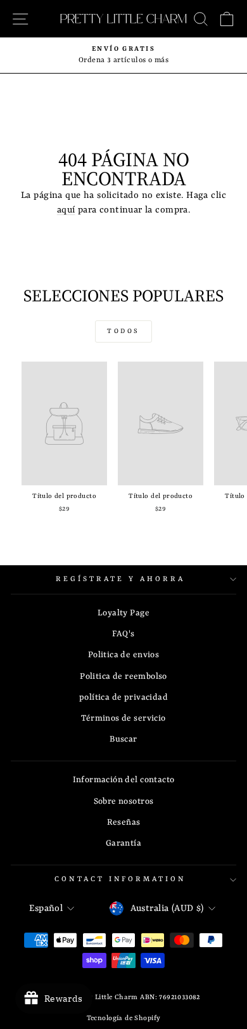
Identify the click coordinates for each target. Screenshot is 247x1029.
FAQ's (123, 634)
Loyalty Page (123, 613)
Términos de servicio (123, 718)
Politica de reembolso (123, 676)
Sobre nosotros (124, 801)
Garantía (123, 843)
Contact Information (120, 879)
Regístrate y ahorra (120, 579)
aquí (66, 210)
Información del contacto (124, 780)
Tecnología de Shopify (124, 1018)
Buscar (123, 739)
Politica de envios (123, 655)
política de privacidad (123, 697)
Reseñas (124, 822)
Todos (123, 331)
